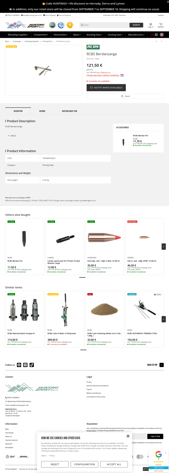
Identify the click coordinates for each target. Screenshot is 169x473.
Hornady (91, 258)
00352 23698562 (13, 15)
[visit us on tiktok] (32, 365)
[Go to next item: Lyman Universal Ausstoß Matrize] (161, 41)
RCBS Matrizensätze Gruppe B (21, 333)
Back (7, 41)
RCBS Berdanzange (63, 41)
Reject (55, 464)
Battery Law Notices (94, 393)
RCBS (135, 139)
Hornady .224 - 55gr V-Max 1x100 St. (103, 261)
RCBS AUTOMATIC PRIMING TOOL (142, 333)
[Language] (162, 35)
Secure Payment (65, 15)
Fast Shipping (50, 15)
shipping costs (105, 72)
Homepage (17, 41)
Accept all (114, 464)
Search (136, 25)
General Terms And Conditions (97, 386)
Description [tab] (18, 111)
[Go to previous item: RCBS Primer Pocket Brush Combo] (156, 41)
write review (158, 471)
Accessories (122, 127)
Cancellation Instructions (96, 397)
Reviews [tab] (42, 111)
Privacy (89, 382)
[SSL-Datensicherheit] (52, 25)
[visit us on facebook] (19, 365)
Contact (161, 15)
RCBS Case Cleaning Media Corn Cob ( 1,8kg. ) (104, 334)
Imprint (89, 389)
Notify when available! (108, 87)
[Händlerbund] (61, 25)
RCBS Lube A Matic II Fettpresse (62, 333)
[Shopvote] (70, 25)
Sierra (130, 258)
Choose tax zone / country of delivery (103, 75)
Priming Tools (47, 41)
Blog (6, 429)
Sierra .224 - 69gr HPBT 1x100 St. (142, 261)
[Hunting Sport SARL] (25, 25)
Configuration (84, 464)
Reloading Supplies (32, 41)
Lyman (51, 258)
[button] (136, 34)
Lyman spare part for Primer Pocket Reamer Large (64, 262)
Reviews (159, 465)
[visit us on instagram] (25, 365)
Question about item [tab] (69, 111)
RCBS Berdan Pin (140, 136)
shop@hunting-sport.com (32, 15)
